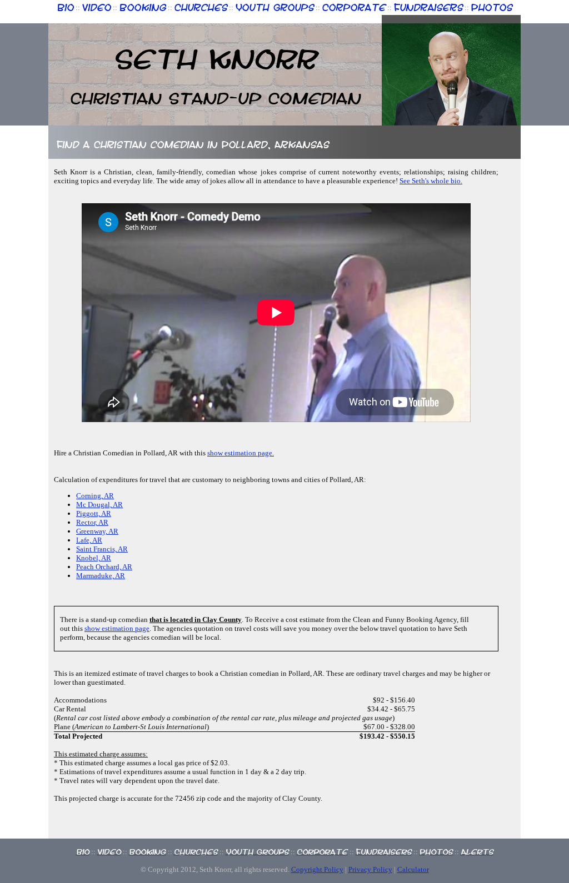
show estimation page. (240, 453)
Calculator (413, 869)
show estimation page (116, 628)
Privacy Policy (370, 869)
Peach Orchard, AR (104, 567)
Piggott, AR (93, 513)
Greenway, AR (97, 531)
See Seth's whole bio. (431, 181)
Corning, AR (95, 495)
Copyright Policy (317, 869)
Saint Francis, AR (102, 549)
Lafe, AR (89, 540)
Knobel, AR (93, 558)
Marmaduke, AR (100, 575)
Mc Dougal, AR (99, 504)
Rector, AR (92, 522)
